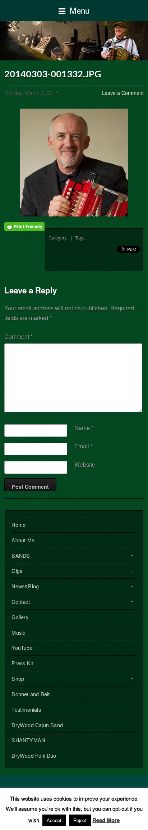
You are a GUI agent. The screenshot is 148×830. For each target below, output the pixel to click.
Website (84, 464)
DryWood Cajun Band (37, 725)
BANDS (20, 555)
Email (83, 446)
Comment (18, 336)
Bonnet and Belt (30, 694)
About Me (22, 540)
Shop (17, 678)
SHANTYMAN (28, 740)
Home (18, 524)
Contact (20, 601)
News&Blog (25, 586)
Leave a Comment (123, 92)
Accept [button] (54, 820)
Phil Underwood (74, 40)
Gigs (16, 570)
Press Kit (22, 663)
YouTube (21, 647)
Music (18, 632)
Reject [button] (80, 820)
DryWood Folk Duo (33, 755)
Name (83, 428)
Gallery (19, 617)
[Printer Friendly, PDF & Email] (24, 225)
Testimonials (26, 709)
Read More (106, 820)
